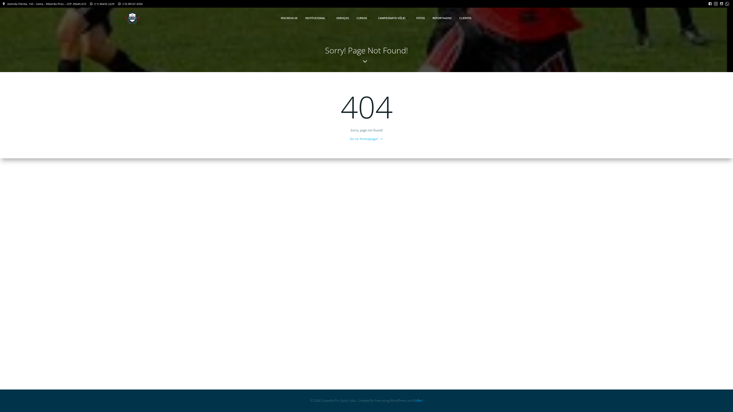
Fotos (420, 18)
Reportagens (442, 18)
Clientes (465, 18)
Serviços (342, 18)
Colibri (418, 400)
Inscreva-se (289, 18)
